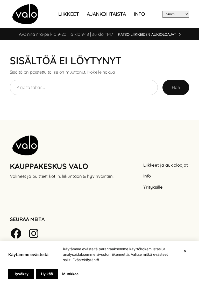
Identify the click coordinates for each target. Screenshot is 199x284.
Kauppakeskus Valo (49, 166)
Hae (176, 87)
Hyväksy (21, 274)
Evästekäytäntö (86, 260)
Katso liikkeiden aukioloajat (147, 34)
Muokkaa (70, 274)
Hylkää (47, 274)
